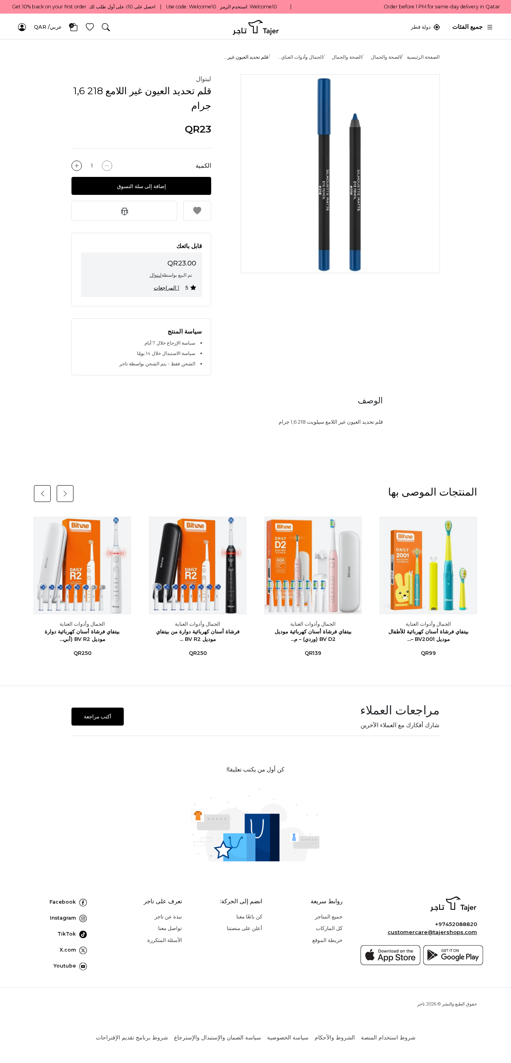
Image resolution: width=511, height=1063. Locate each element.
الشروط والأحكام (335, 1037)
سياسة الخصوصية (288, 1037)
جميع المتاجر (329, 916)
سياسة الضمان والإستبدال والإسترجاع (217, 1037)
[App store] (390, 955)
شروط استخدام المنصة (388, 1037)
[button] (106, 27)
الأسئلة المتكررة (164, 940)
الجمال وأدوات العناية (428, 624)
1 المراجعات (166, 288)
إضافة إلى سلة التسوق (141, 186)
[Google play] (453, 955)
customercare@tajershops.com (432, 932)
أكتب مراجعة (97, 717)
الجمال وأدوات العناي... (300, 57)
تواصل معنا (170, 928)
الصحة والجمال (386, 57)
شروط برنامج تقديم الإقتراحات (132, 1037)
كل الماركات (329, 928)
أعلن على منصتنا (244, 928)
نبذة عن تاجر (168, 916)
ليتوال (203, 79)
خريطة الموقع (327, 940)
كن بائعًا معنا (249, 916)
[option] (340, 174)
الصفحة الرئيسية (423, 57)
